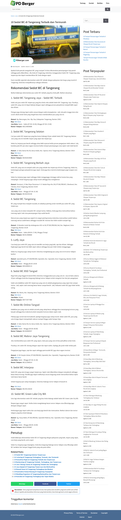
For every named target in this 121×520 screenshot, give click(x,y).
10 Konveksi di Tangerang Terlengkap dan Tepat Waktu (34, 476)
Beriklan (100, 3)
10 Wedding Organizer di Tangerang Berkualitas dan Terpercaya (37, 474)
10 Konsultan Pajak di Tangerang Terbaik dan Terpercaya (34, 460)
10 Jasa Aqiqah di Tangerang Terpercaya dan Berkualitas (34, 467)
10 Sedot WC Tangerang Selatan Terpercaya (30, 455)
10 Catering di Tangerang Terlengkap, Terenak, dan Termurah (36, 457)
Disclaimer (94, 513)
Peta (107, 3)
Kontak (91, 3)
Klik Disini (18, 122)
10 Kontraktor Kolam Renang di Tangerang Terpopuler (33, 472)
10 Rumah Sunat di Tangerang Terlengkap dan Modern (33, 469)
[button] (22, 484)
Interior (82, 517)
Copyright (104, 513)
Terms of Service (81, 513)
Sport (90, 517)
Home (12, 16)
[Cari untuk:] (93, 21)
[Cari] (105, 21)
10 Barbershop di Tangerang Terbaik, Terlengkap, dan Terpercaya (37, 462)
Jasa (16, 16)
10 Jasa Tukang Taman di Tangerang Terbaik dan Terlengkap (36, 464)
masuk (20, 504)
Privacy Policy (68, 513)
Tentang (82, 3)
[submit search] (107, 9)
